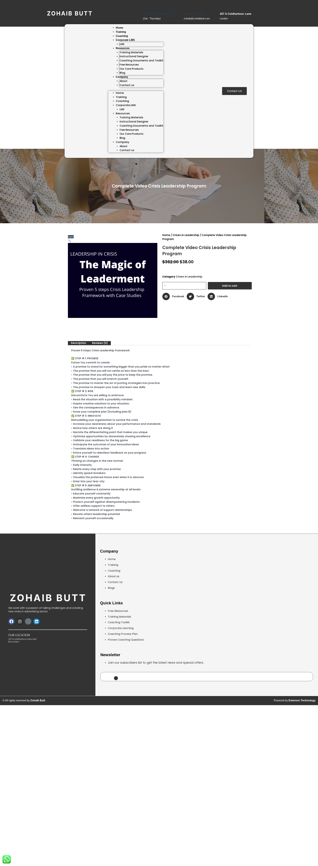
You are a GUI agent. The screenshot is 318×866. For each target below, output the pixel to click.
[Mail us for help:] (187, 5)
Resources (123, 48)
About (123, 81)
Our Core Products (131, 68)
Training (121, 31)
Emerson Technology (302, 700)
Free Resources (129, 64)
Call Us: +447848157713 (158, 13)
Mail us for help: (194, 13)
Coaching (122, 36)
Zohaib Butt (37, 700)
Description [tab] (78, 343)
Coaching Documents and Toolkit (141, 60)
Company (122, 76)
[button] (69, 240)
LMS (122, 44)
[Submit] (116, 678)
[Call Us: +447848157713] (146, 5)
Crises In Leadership (186, 235)
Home (119, 27)
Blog (122, 72)
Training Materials (131, 52)
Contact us (127, 85)
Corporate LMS (125, 40)
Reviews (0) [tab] (100, 343)
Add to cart (229, 285)
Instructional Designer (134, 56)
